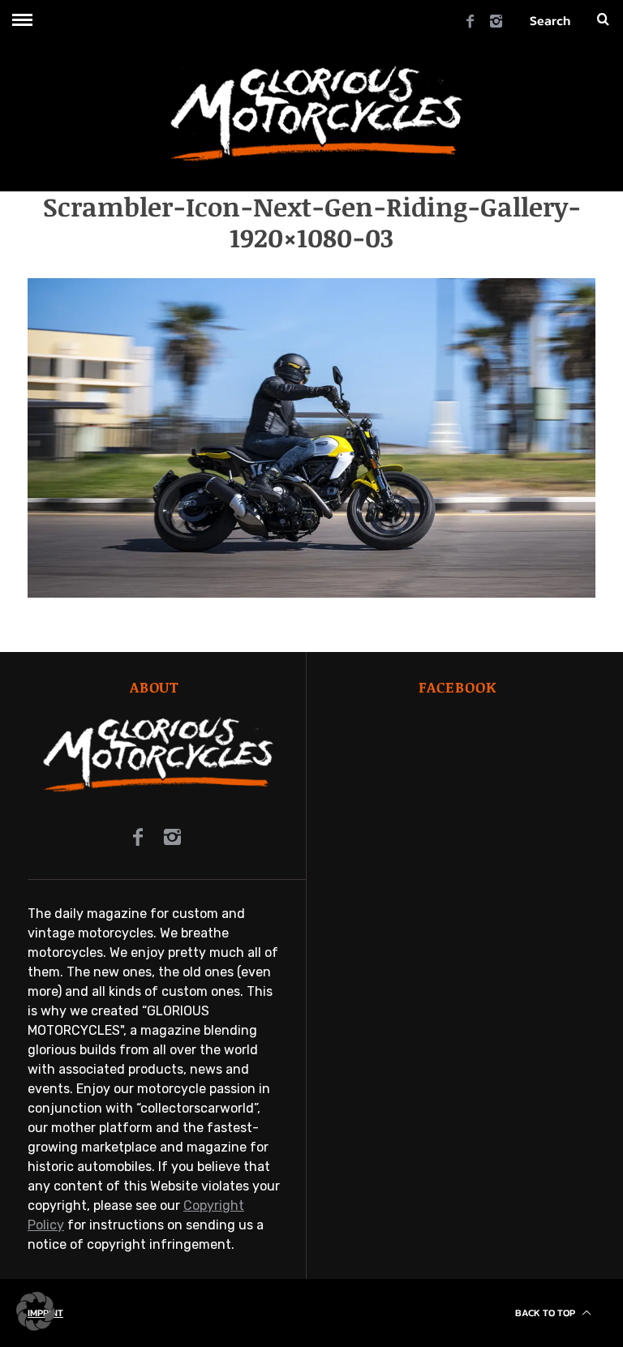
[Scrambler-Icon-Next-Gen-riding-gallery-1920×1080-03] (311, 593)
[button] (35, 1311)
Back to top (546, 1313)
